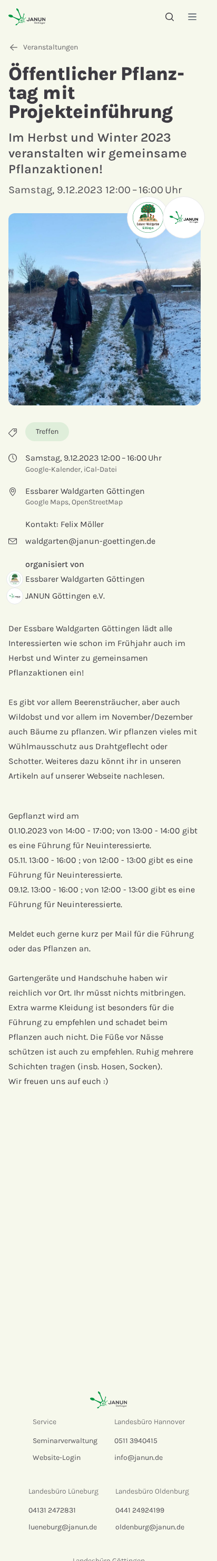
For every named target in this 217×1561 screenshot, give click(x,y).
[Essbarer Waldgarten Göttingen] (148, 217)
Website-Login (57, 1457)
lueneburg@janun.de (62, 1527)
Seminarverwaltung (65, 1440)
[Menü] (192, 16)
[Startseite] (26, 16)
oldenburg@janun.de (149, 1527)
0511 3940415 (135, 1440)
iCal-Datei (100, 469)
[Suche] (170, 17)
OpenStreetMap (97, 502)
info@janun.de (138, 1457)
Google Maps (46, 502)
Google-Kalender (53, 469)
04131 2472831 (52, 1510)
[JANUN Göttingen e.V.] (184, 217)
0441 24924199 (139, 1510)
